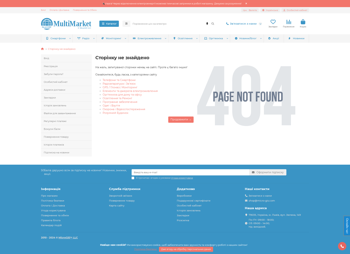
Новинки (298, 38)
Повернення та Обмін (85, 10)
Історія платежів (54, 144)
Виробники (184, 195)
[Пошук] (212, 24)
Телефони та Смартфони (119, 80)
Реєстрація (51, 66)
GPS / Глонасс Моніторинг (120, 87)
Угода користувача (53, 210)
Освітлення (185, 38)
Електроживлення (149, 38)
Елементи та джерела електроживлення (130, 91)
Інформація (51, 189)
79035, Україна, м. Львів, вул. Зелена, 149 (275, 214)
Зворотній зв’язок (120, 195)
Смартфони (58, 38)
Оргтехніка (216, 38)
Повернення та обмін (55, 215)
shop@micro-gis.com (262, 200)
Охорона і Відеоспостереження (124, 109)
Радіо (86, 38)
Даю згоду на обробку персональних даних (186, 249)
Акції (276, 38)
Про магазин (49, 195)
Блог (43, 10)
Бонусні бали (52, 128)
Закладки (50, 97)
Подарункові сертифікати (193, 200)
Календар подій (51, 225)
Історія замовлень (55, 105)
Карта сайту (117, 205)
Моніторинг (113, 38)
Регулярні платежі (55, 121)
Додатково (186, 189)
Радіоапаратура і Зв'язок (119, 83)
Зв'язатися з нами (243, 23)
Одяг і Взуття (111, 105)
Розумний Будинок (115, 113)
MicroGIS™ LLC (68, 237)
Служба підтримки (124, 189)
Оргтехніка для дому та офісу (122, 94)
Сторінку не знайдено (61, 48)
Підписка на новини (56, 152)
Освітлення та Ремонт (117, 98)
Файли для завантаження (60, 113)
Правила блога (51, 220)
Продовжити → (180, 119)
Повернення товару (56, 136)
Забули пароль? (53, 74)
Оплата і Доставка (59, 10)
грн (250, 10)
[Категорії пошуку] (126, 24)
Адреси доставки (54, 89)
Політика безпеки (52, 200)
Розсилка (183, 220)
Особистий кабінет (55, 81)
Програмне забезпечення (120, 102)
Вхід (46, 58)
